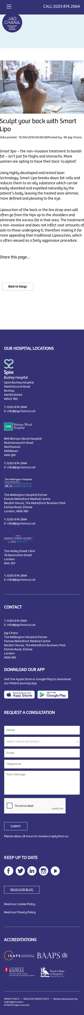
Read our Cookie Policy (19, 904)
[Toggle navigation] (8, 6)
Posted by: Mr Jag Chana (65, 137)
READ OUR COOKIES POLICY (36, 999)
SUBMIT (15, 826)
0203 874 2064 (66, 6)
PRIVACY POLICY (11, 999)
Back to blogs (17, 286)
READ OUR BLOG (21, 889)
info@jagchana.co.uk (21, 411)
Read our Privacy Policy (19, 912)
